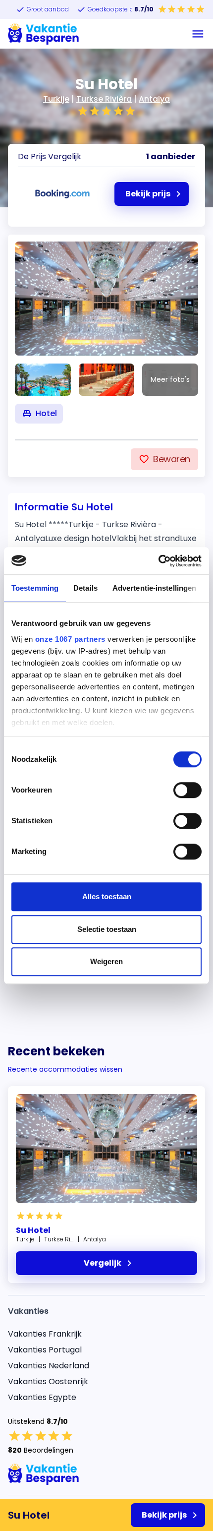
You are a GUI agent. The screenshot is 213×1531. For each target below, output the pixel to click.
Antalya (154, 99)
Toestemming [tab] (34, 588)
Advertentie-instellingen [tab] (154, 588)
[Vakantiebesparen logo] (43, 34)
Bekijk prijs (164, 1515)
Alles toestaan (106, 896)
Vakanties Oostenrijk (48, 1381)
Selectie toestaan (106, 929)
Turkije (56, 99)
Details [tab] (85, 588)
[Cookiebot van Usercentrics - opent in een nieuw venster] (158, 560)
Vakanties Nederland (48, 1365)
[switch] (187, 790)
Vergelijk (102, 1263)
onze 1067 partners (70, 639)
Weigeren (106, 961)
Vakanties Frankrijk (45, 1334)
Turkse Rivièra (104, 99)
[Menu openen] (198, 34)
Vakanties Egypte (42, 1397)
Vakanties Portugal (45, 1349)
